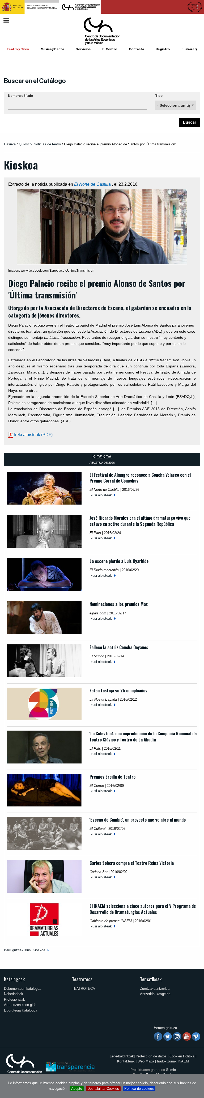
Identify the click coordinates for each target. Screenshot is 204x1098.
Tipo (159, 95)
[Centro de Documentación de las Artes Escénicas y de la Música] (102, 30)
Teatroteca (82, 979)
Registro (163, 49)
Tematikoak (151, 979)
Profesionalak (14, 999)
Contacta (136, 49)
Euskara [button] (187, 49)
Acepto (76, 1089)
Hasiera (10, 144)
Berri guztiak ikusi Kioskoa (24, 950)
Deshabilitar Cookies (103, 1089)
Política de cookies (139, 1089)
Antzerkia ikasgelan (155, 994)
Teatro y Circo (18, 49)
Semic (171, 1070)
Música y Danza (52, 49)
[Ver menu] (6, 19)
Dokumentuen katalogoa (22, 989)
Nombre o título (20, 95)
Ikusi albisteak (101, 495)
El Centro (109, 49)
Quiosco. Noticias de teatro (40, 144)
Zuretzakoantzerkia (154, 989)
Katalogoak (14, 979)
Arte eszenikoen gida (20, 1005)
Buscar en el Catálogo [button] (35, 81)
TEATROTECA (83, 989)
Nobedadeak (13, 994)
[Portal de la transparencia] (69, 1066)
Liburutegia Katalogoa (20, 1010)
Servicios (83, 49)
